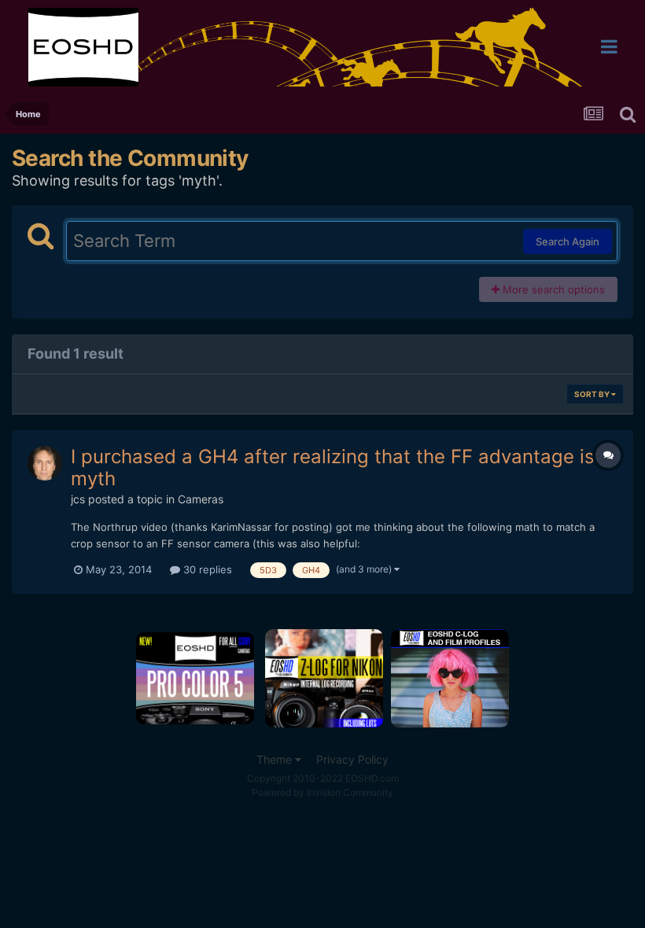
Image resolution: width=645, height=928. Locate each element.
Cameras (200, 499)
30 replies (206, 569)
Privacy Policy (352, 759)
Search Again (567, 241)
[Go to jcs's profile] (45, 463)
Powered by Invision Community (322, 792)
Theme (275, 759)
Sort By (592, 394)
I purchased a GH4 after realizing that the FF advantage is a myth (341, 468)
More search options (552, 289)
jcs (78, 499)
